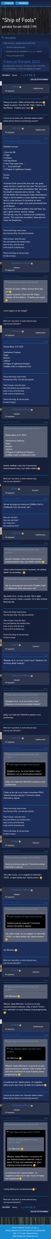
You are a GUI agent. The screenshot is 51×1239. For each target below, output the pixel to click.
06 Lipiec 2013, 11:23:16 (11, 422)
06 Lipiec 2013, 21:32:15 (11, 688)
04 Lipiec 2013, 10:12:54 (11, 276)
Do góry (6, 1207)
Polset (15, 86)
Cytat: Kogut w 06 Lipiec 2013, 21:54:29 (22, 1041)
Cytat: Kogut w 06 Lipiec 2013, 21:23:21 (22, 695)
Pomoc (14, 1228)
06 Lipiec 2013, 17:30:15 (11, 543)
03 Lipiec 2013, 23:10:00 (11, 96)
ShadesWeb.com (32, 1236)
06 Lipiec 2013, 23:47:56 (11, 1035)
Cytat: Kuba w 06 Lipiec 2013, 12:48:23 (22, 579)
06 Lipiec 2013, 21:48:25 (11, 902)
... (24, 75)
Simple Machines (32, 1233)
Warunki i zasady (24, 1228)
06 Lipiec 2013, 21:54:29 (11, 980)
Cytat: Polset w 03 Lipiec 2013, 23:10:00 (22, 282)
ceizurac (16, 128)
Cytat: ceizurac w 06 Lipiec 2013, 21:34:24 (23, 858)
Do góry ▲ (35, 1228)
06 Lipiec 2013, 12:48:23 (11, 498)
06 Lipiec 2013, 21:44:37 (11, 851)
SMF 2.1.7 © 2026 (19, 1233)
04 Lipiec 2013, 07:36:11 (11, 138)
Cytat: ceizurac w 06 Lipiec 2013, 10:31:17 (23, 429)
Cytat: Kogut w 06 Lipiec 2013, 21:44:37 (22, 909)
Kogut (15, 644)
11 (34, 75)
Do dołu (6, 75)
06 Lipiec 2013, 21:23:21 (11, 655)
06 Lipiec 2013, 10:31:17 (11, 341)
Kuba (14, 488)
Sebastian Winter (21, 263)
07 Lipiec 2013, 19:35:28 (11, 1118)
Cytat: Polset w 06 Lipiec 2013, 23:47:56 (22, 1125)
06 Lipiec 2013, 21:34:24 (11, 748)
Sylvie (39, 51)
